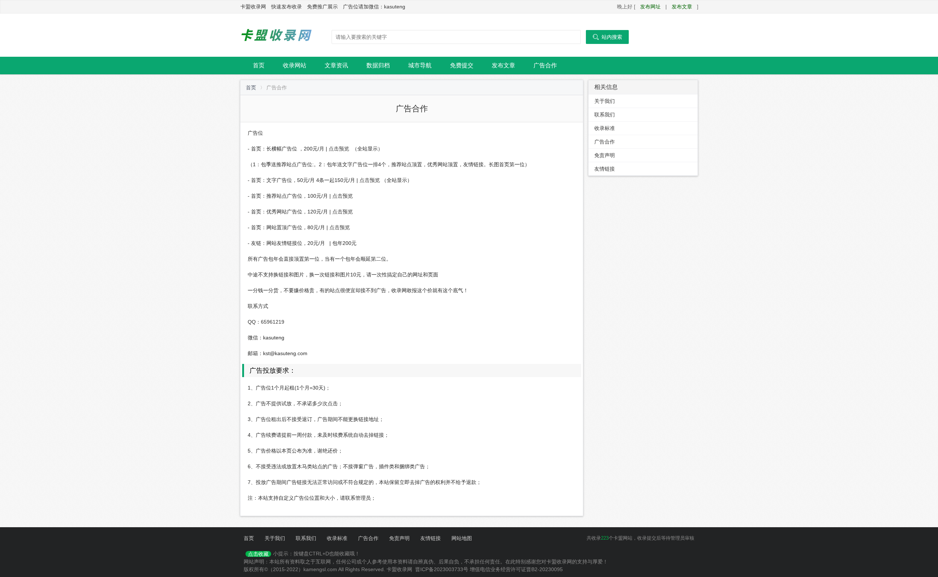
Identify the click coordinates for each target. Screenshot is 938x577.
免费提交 (461, 65)
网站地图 (461, 538)
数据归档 (378, 65)
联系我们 (604, 115)
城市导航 (420, 65)
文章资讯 (336, 65)
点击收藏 (258, 554)
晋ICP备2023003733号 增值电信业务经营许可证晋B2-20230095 (489, 569)
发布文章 (682, 7)
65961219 (272, 322)
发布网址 (650, 7)
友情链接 (604, 169)
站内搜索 (607, 37)
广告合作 (545, 65)
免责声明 (604, 155)
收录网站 (294, 65)
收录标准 (604, 128)
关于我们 (604, 101)
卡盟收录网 (276, 35)
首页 (259, 65)
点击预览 (339, 149)
